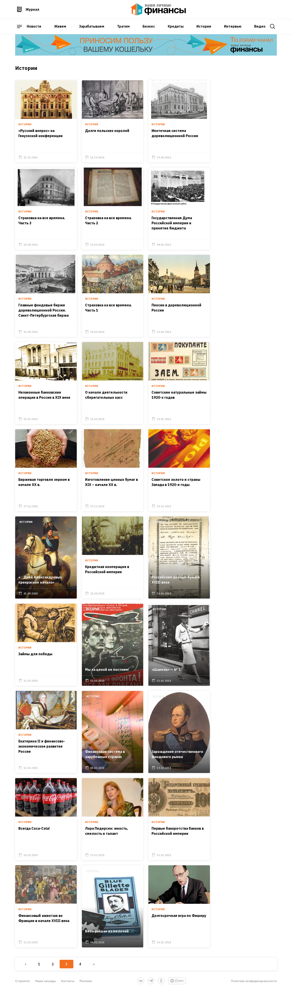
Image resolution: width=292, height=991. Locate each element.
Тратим (123, 26)
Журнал (32, 9)
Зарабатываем (91, 26)
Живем (60, 26)
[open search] (272, 26)
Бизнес (149, 26)
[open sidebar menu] (19, 26)
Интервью (232, 26)
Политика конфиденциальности (254, 981)
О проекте (22, 981)
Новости (34, 26)
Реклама (86, 981)
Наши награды (45, 981)
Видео (259, 26)
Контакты (67, 981)
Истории (203, 26)
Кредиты (176, 26)
